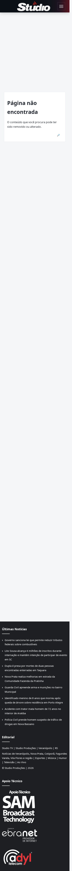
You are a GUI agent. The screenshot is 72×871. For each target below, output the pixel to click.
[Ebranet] (34, 835)
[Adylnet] (34, 857)
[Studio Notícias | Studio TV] (33, 6)
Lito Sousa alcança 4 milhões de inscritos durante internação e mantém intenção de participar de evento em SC (36, 655)
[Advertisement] (36, 50)
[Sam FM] (34, 806)
